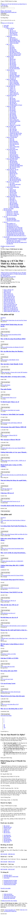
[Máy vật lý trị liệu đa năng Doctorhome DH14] (12, 548)
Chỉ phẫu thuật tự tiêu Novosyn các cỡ (12, 505)
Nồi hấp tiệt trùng (8, 840)
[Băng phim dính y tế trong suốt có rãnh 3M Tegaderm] (14, 372)
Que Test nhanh (7, 839)
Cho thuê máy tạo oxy (16, 272)
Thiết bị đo (7, 291)
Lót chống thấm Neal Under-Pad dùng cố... (14, 526)
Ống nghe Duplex (6, 389)
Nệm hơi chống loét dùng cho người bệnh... (14, 480)
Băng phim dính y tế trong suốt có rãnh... (13, 376)
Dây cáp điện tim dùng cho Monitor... (12, 351)
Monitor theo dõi (7, 827)
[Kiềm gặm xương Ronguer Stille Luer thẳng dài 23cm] (14, 534)
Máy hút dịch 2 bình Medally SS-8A (12, 364)
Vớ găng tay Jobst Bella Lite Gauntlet (12, 414)
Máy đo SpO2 (7, 832)
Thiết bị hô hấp (8, 293)
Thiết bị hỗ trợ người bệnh (11, 310)
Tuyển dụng (6, 877)
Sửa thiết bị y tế (11, 274)
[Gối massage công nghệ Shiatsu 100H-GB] (11, 422)
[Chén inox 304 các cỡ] (6, 488)
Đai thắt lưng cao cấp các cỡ (9, 617)
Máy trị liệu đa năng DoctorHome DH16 (13, 339)
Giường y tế (6, 830)
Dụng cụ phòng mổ (9, 296)
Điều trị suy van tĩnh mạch (11, 308)
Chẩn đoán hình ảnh (9, 299)
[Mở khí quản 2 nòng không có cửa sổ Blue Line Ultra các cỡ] (14, 639)
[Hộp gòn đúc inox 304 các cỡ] (8, 600)
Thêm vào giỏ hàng (5, 331)
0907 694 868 (4, 854)
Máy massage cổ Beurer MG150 (10, 439)
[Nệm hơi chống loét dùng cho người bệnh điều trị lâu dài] (14, 476)
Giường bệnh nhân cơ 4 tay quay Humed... (14, 452)
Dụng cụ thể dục (9, 289)
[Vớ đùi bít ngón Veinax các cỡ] (8, 397)
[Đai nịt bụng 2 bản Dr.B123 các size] (10, 588)
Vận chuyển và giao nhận (10, 896)
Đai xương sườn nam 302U (9, 671)
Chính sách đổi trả (8, 894)
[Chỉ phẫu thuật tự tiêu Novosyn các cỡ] (10, 501)
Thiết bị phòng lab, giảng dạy (12, 311)
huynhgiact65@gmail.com (10, 911)
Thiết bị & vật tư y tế (5, 272)
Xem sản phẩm (4, 276)
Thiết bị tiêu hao (8, 295)
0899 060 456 (11, 854)
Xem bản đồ (24, 859)
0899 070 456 (11, 861)
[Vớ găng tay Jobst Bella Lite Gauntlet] (10, 410)
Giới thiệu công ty (8, 875)
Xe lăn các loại (7, 828)
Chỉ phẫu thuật (7, 835)
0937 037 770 (23, 909)
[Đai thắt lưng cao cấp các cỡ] (8, 613)
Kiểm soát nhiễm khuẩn (10, 306)
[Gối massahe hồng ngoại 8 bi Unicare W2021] (12, 575)
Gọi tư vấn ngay (12, 276)
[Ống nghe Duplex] (5, 385)
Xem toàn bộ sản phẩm (6, 715)
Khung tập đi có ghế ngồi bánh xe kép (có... (14, 630)
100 (4, 727)
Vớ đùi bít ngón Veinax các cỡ (10, 402)
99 (4, 726)
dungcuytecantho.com (10, 909)
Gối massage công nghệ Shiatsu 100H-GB (13, 427)
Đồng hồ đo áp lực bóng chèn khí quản (13, 696)
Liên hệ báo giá (4, 344)
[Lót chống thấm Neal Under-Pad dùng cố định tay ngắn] (14, 521)
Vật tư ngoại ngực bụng (10, 304)
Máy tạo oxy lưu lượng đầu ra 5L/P (12, 708)
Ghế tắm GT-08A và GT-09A (9, 658)
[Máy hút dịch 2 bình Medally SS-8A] (10, 359)
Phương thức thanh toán (9, 898)
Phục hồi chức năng (9, 301)
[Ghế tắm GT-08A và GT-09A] (8, 654)
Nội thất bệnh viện (9, 297)
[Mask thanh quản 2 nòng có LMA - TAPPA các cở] (13, 460)
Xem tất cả (3, 317)
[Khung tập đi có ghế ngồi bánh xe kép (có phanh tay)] (14, 625)
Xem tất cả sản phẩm (8, 208)
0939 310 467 (11, 869)
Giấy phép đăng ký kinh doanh (11, 876)
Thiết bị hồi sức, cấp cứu (10, 307)
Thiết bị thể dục (6, 275)
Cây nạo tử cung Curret (8, 683)
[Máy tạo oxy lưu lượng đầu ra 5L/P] (10, 704)
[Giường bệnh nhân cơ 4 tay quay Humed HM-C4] (13, 448)
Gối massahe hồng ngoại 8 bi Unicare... (13, 579)
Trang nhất (6, 25)
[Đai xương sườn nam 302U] (8, 666)
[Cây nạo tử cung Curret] (7, 679)
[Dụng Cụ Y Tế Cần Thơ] (7, 23)
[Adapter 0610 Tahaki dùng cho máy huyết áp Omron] (14, 320)
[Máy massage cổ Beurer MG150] (9, 435)
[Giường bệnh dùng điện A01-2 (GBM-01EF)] (12, 561)
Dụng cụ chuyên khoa (10, 303)
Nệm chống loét (7, 836)
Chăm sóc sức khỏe (9, 300)
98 (4, 724)
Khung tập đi (7, 837)
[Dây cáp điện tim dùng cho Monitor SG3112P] (12, 347)
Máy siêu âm (7, 825)
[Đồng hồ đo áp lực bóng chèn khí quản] (10, 691)
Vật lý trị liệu (7, 842)
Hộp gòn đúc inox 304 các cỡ (9, 605)
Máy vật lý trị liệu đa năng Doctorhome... (13, 552)
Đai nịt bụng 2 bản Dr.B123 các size (11, 592)
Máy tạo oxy (7, 831)
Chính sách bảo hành (9, 895)
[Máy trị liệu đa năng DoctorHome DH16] (11, 334)
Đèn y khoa (7, 292)
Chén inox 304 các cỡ (7, 493)
